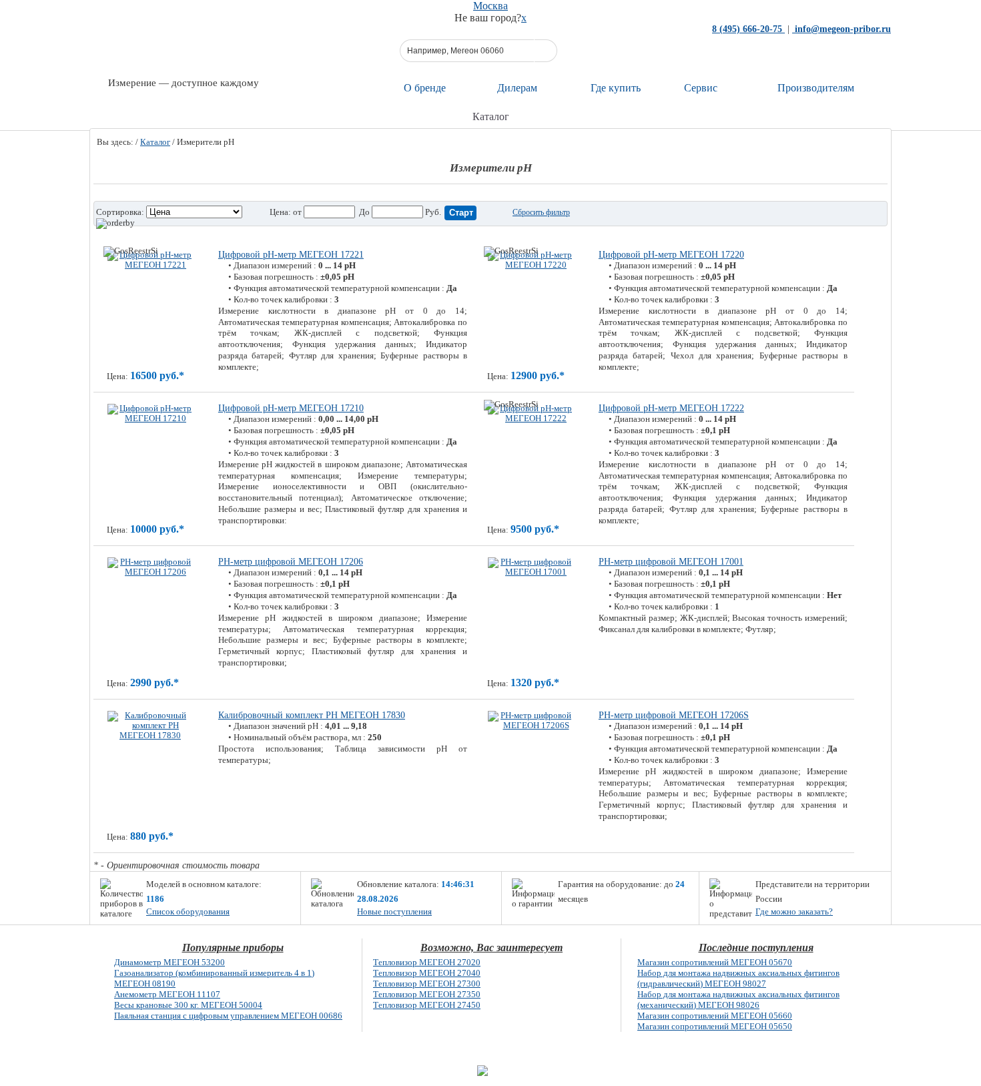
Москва (490, 5)
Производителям (815, 87)
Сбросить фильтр (541, 212)
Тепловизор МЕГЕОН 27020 (426, 962)
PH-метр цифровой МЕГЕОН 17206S (674, 715)
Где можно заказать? (794, 911)
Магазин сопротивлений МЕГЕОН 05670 (714, 962)
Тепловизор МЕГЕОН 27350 (426, 994)
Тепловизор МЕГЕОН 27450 (426, 1005)
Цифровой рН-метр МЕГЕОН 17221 (291, 255)
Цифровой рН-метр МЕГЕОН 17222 (671, 408)
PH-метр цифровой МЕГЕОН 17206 (290, 562)
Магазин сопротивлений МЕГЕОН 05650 (714, 1026)
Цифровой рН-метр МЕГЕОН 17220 (671, 255)
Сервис (700, 87)
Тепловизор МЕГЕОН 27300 (426, 984)
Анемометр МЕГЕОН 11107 (167, 994)
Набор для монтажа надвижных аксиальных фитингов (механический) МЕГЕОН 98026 (738, 999)
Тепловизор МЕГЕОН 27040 (426, 973)
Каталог (155, 142)
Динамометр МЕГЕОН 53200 (169, 962)
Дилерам (517, 87)
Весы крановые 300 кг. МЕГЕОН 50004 (188, 1005)
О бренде (425, 87)
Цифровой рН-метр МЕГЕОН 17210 (291, 408)
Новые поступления (394, 911)
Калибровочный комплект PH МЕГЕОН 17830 (311, 715)
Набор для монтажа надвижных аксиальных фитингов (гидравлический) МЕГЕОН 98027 (738, 978)
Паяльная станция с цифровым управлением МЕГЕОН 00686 (228, 1016)
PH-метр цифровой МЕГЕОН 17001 (671, 562)
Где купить (616, 87)
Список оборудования (188, 911)
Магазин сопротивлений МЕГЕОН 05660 (714, 1016)
